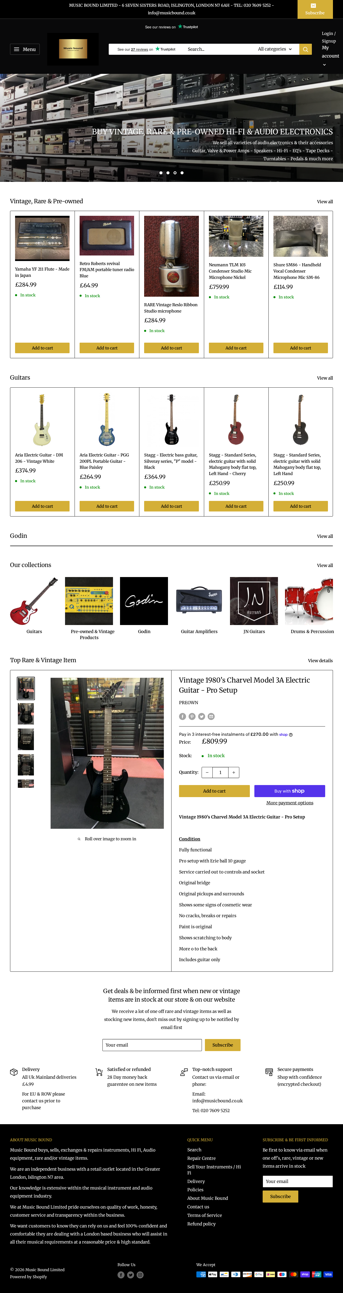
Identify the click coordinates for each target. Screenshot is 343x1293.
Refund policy (201, 1224)
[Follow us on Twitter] (130, 1275)
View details (321, 660)
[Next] (333, 284)
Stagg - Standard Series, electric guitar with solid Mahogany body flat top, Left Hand (297, 464)
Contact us (198, 1207)
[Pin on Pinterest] (192, 716)
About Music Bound (207, 1198)
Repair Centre (201, 1158)
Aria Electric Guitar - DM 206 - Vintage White (39, 458)
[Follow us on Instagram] (140, 1275)
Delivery (196, 1181)
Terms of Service (204, 1215)
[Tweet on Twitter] (201, 716)
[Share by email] (211, 716)
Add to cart (42, 347)
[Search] (305, 49)
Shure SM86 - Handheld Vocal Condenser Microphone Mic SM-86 (297, 271)
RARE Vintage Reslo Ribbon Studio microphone (171, 308)
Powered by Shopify (28, 1276)
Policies (195, 1190)
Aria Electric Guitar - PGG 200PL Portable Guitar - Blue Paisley (104, 461)
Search (194, 1150)
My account (330, 52)
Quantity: (189, 772)
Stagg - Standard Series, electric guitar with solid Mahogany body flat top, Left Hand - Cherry (232, 464)
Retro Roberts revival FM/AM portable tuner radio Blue (107, 270)
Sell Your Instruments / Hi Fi (214, 1170)
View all (325, 201)
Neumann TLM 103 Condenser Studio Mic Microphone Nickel (230, 271)
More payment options (289, 803)
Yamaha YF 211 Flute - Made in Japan (42, 272)
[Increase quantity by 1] (233, 772)
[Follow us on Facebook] (121, 1275)
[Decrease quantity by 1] (207, 772)
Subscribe (314, 12)
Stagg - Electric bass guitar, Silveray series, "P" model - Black (170, 461)
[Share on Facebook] (182, 716)
